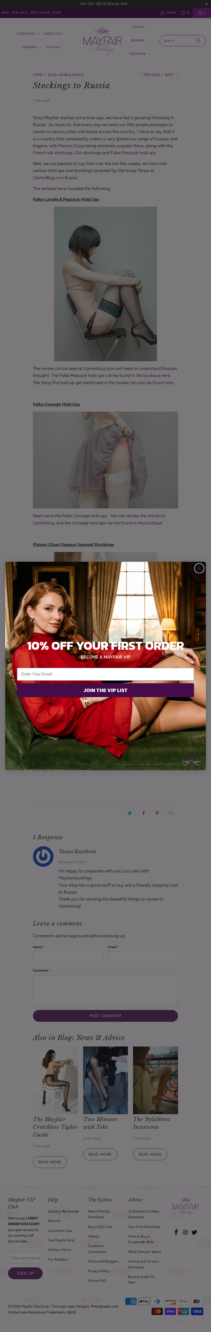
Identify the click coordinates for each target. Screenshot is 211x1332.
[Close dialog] (199, 568)
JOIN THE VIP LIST (106, 690)
